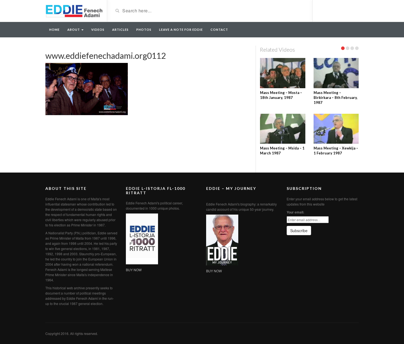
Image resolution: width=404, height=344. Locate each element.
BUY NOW (134, 269)
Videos (97, 29)
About (74, 29)
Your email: (295, 212)
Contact (219, 29)
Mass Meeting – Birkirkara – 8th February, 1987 (336, 97)
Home (54, 29)
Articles (120, 29)
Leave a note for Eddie (181, 29)
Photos (143, 29)
